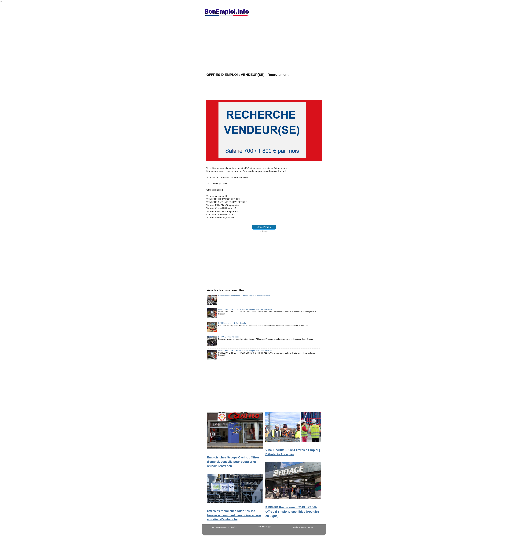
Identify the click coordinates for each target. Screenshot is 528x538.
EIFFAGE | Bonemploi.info (228, 337)
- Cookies (233, 527)
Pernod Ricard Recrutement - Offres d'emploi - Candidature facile (244, 296)
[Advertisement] (264, 44)
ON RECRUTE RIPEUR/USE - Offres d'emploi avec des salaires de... (246, 309)
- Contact (310, 527)
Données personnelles (220, 527)
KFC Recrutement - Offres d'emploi (232, 323)
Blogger (268, 527)
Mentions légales (299, 527)
